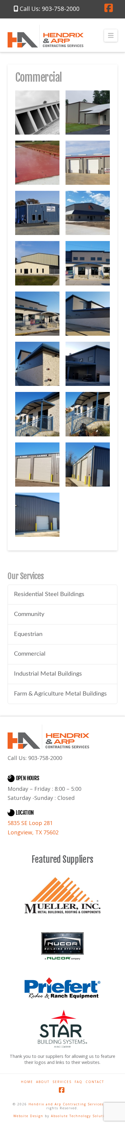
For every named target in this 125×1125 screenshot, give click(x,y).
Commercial (30, 654)
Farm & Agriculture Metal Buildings (60, 694)
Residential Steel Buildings (49, 594)
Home (27, 1082)
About (42, 1082)
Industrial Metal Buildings (48, 674)
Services (62, 1082)
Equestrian (28, 634)
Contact (95, 1082)
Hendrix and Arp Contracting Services (66, 1104)
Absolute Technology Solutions (81, 1116)
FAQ (79, 1082)
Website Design (29, 1116)
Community (29, 614)
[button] (110, 35)
